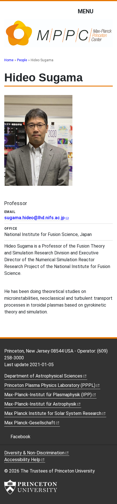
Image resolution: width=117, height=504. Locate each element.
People (22, 60)
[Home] (58, 35)
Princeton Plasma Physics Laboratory (49, 385)
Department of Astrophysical (43, 376)
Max (29, 422)
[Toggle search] (109, 11)
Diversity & (34, 453)
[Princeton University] (30, 487)
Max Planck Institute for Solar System (52, 413)
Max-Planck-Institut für (40, 404)
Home (8, 60)
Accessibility (22, 459)
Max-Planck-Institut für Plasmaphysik (48, 394)
